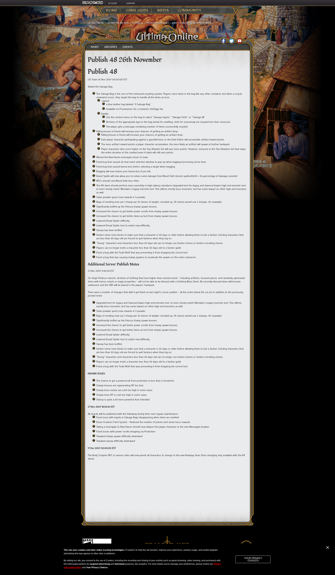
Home (111, 10)
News (95, 46)
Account (112, 3)
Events (128, 46)
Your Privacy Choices (253, 559)
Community (189, 10)
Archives (110, 46)
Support (130, 3)
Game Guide (137, 10)
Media (163, 10)
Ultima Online (96, 22)
